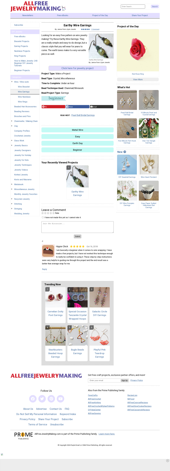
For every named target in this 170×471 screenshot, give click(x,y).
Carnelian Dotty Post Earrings (55, 313)
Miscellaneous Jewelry (24, 189)
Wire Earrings (23, 92)
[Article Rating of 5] (85, 29)
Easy (77, 136)
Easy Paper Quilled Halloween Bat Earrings (148, 205)
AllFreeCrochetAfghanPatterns (101, 406)
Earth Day (78, 143)
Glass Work (19, 140)
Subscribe (18, 25)
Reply (44, 269)
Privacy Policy (27, 419)
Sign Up (124, 380)
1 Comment (95, 29)
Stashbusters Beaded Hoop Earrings (55, 353)
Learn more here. (107, 434)
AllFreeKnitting (94, 402)
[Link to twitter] (42, 399)
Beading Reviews (21, 111)
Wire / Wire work (21, 82)
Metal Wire (77, 129)
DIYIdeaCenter (94, 410)
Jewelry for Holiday (22, 155)
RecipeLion (132, 395)
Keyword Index (68, 414)
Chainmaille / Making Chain (26, 121)
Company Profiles (22, 131)
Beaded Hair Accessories (25, 106)
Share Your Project (48, 419)
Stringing (18, 209)
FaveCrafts (93, 395)
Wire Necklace (24, 97)
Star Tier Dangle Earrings (148, 142)
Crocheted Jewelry (22, 136)
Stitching (18, 204)
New (119, 151)
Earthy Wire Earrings (78, 193)
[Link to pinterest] (51, 399)
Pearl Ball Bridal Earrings (83, 115)
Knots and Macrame (22, 179)
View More (138, 79)
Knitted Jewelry (21, 175)
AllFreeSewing (94, 413)
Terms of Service (37, 424)
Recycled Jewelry (22, 199)
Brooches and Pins (22, 116)
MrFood (130, 399)
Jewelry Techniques (23, 165)
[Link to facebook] (33, 399)
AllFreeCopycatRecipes (137, 402)
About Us (28, 408)
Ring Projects (20, 56)
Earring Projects (21, 46)
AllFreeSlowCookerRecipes (139, 406)
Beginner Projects (22, 70)
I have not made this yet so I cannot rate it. (62, 217)
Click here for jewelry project (77, 68)
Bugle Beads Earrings (77, 351)
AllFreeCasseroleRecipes (138, 410)
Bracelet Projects (21, 41)
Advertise (41, 408)
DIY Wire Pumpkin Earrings (127, 204)
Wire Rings (22, 102)
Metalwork (18, 184)
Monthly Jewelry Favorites (25, 194)
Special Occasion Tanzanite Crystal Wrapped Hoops (77, 315)
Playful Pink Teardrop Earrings (100, 353)
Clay (16, 126)
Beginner (77, 149)
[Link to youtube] (60, 399)
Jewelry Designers (22, 150)
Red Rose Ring (138, 74)
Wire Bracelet (24, 87)
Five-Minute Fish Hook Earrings (127, 142)
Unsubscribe (57, 424)
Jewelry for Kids (21, 160)
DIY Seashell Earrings (127, 177)
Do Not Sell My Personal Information (36, 414)
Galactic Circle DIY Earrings (99, 313)
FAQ (67, 408)
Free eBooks (19, 36)
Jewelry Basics (21, 145)
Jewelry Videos (21, 170)
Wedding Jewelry (21, 213)
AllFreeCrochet (94, 399)
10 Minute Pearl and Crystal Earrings (149, 114)
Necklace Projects (22, 51)
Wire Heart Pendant (149, 177)
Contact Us (56, 408)
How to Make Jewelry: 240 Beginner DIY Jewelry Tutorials (25, 63)
